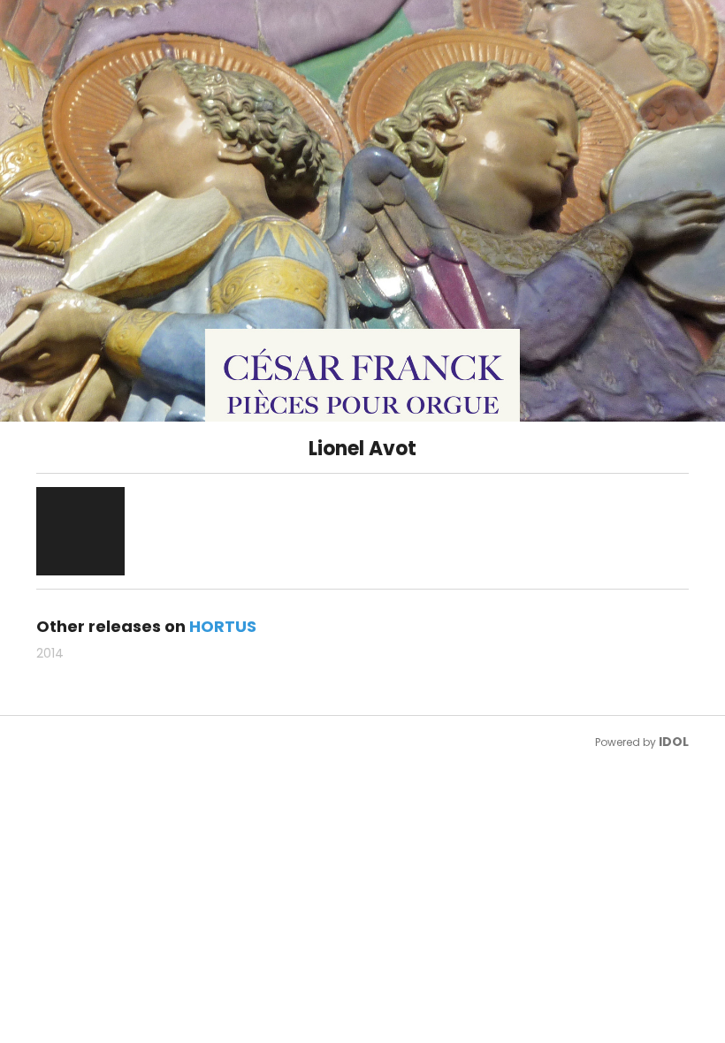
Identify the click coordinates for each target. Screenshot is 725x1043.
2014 (50, 653)
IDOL (674, 741)
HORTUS (222, 626)
